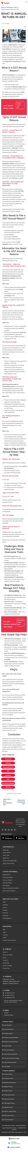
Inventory (8, 775)
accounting (7, 295)
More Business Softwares (9, 890)
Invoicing (8, 763)
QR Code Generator (9, 1050)
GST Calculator (8, 1025)
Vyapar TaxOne (6, 852)
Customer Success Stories (9, 940)
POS (8, 779)
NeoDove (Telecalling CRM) (9, 860)
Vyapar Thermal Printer (8, 863)
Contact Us (5, 960)
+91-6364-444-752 (10, 993)
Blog (4, 929)
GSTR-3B (15, 148)
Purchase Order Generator (11, 1041)
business (4, 53)
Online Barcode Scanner (10, 1062)
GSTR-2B (22, 332)
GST (23, 135)
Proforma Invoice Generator (11, 1037)
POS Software (6, 885)
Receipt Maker (8, 1045)
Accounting (8, 759)
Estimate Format (8, 1107)
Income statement (8, 1119)
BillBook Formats (8, 1086)
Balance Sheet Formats (10, 1082)
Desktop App (6, 963)
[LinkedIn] (12, 830)
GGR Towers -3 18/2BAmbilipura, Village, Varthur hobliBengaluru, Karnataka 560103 (11, 981)
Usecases (5, 934)
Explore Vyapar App (19, 105)
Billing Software (6, 874)
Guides (4, 937)
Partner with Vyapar (8, 954)
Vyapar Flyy (6, 858)
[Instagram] (5, 830)
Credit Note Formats (9, 1095)
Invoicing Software (7, 882)
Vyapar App (5, 850)
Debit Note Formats (9, 1099)
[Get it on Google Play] (7, 838)
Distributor (5, 904)
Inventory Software (7, 880)
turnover (15, 178)
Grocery (5, 907)
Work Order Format (9, 1115)
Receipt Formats (8, 1090)
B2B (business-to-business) (10, 276)
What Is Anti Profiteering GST (21, 802)
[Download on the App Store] (20, 838)
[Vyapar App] (5, 2)
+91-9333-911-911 (9, 995)
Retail (4, 902)
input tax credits (17, 86)
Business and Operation (8, 783)
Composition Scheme (8, 163)
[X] (15, 830)
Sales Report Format (9, 1103)
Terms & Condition (7, 965)
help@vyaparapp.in (9, 1015)
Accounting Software (8, 877)
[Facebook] (2, 830)
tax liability (7, 659)
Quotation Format (8, 1078)
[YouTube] (8, 830)
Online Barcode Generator (10, 1054)
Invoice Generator (8, 1029)
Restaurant (5, 915)
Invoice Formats (8, 1074)
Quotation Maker (8, 1033)
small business (12, 45)
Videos (4, 932)
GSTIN (21, 289)
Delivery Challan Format (10, 1111)
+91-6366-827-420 (10, 997)
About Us (5, 952)
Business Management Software (11, 888)
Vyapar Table (6, 855)
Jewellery (5, 910)
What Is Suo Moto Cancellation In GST (7, 802)
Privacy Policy (6, 968)
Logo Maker (7, 1066)
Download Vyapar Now (21, 622)
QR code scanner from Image (11, 1058)
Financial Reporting (8, 767)
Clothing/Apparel (7, 918)
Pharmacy (5, 912)
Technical (8, 787)
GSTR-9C (21, 191)
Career (4, 957)
